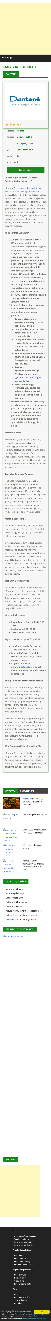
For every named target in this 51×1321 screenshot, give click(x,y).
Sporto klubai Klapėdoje (24, 1245)
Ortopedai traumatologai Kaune (21, 919)
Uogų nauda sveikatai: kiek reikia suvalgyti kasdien (34, 831)
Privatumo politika (22, 1297)
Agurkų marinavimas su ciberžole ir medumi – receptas (33, 801)
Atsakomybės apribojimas (25, 1236)
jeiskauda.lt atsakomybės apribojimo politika (34, 1318)
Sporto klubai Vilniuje (23, 1242)
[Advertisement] (25, 29)
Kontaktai (18, 1303)
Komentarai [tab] (27, 791)
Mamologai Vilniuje (15, 893)
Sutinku (42, 1312)
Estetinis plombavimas (23, 1264)
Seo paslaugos (20, 1300)
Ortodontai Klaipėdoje (16, 902)
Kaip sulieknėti (20, 1277)
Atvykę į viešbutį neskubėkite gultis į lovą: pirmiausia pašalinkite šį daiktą (33, 865)
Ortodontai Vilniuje (15, 906)
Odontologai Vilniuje (22, 1261)
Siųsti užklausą (26, 170)
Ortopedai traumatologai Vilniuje (22, 915)
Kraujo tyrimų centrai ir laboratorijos (24, 910)
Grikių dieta (19, 1281)
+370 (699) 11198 (25, 143)
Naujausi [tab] (10, 791)
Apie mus (18, 1294)
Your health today (21, 1239)
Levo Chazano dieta (22, 1284)
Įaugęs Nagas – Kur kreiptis (35, 814)
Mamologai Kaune (14, 888)
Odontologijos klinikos (24, 66)
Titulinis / (8, 66)
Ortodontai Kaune (14, 897)
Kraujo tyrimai (20, 1255)
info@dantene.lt (26, 666)
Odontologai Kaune (22, 1258)
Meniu (8, 58)
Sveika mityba (20, 1274)
